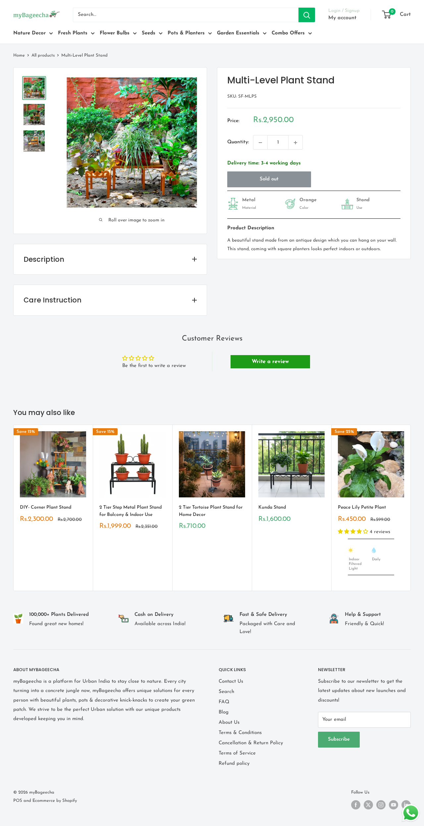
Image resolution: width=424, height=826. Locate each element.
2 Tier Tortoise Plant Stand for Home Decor (210, 511)
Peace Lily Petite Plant (362, 507)
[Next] (411, 508)
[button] (354, 531)
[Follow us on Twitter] (368, 804)
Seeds (148, 33)
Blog (224, 712)
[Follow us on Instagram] (381, 804)
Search (226, 691)
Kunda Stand (272, 507)
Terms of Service (237, 753)
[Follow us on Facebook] (355, 804)
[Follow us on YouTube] (393, 804)
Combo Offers (288, 33)
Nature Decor (29, 33)
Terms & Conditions (240, 732)
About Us (229, 722)
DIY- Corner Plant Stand (45, 507)
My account (342, 18)
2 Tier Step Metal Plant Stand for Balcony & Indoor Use (130, 511)
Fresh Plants (72, 33)
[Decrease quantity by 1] (260, 143)
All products (43, 55)
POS (17, 801)
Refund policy (234, 763)
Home (19, 55)
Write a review (270, 361)
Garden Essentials (238, 33)
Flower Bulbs (115, 33)
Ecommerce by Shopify (54, 801)
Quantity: (238, 142)
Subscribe (339, 739)
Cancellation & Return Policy (251, 743)
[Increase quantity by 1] (295, 143)
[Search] (306, 15)
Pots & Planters (186, 33)
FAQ (224, 702)
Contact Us (231, 681)
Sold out (269, 179)
